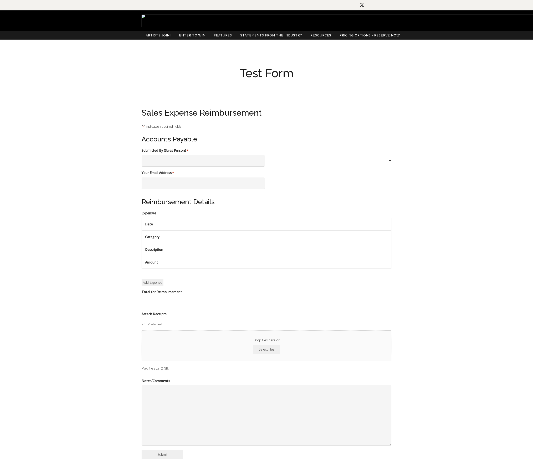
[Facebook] (380, 4)
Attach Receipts (154, 314)
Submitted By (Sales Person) (165, 150)
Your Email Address (158, 172)
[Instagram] (371, 5)
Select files (266, 349)
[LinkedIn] (389, 4)
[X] (361, 5)
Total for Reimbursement (162, 292)
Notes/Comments (156, 380)
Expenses (149, 213)
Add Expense (152, 282)
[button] (333, 35)
